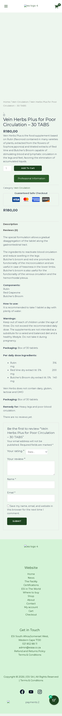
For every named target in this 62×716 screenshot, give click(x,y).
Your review (16, 459)
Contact (31, 603)
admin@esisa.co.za (30, 647)
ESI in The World (31, 588)
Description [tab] (10, 224)
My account (31, 607)
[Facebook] (22, 691)
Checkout (31, 614)
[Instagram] (39, 691)
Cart (31, 611)
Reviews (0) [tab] (10, 230)
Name (11, 479)
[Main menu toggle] (6, 6)
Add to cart (27, 168)
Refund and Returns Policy (29, 651)
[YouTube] (31, 691)
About (31, 600)
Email (11, 492)
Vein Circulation (20, 102)
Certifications (31, 585)
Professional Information (31, 178)
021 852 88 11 (29, 643)
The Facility (31, 581)
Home (6, 102)
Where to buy (31, 592)
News (31, 577)
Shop (31, 596)
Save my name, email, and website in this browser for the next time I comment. (30, 510)
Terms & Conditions (29, 654)
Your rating (15, 451)
